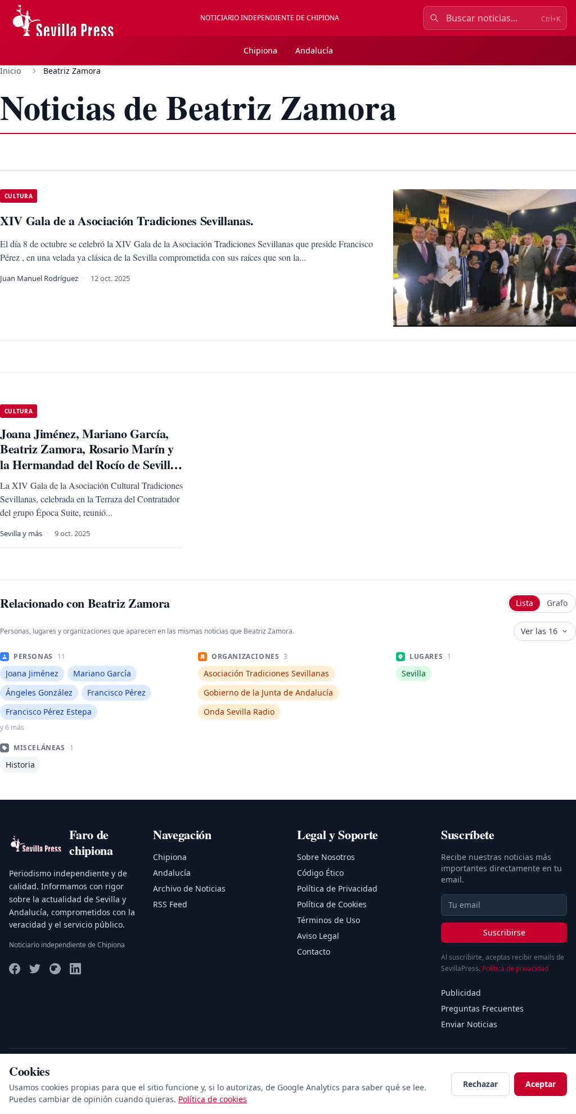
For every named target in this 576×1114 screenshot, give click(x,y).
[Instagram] (55, 968)
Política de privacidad (515, 968)
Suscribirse (504, 932)
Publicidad (461, 992)
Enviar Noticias (469, 1024)
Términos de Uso (328, 920)
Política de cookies (212, 1099)
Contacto (313, 951)
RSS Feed (170, 904)
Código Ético (320, 872)
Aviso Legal (318, 935)
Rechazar (480, 1084)
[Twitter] (34, 968)
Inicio (10, 70)
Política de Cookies (332, 904)
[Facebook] (14, 968)
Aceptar (540, 1084)
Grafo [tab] (557, 603)
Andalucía (314, 50)
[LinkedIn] (75, 968)
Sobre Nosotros (326, 857)
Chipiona (260, 50)
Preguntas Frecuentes (482, 1008)
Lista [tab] (524, 603)
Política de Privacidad (337, 888)
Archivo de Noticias (189, 888)
